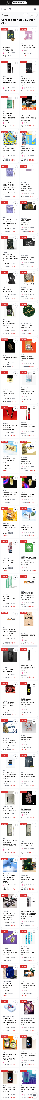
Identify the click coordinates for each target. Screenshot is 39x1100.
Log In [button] (30, 9)
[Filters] (25, 15)
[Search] (10, 9)
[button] (34, 9)
